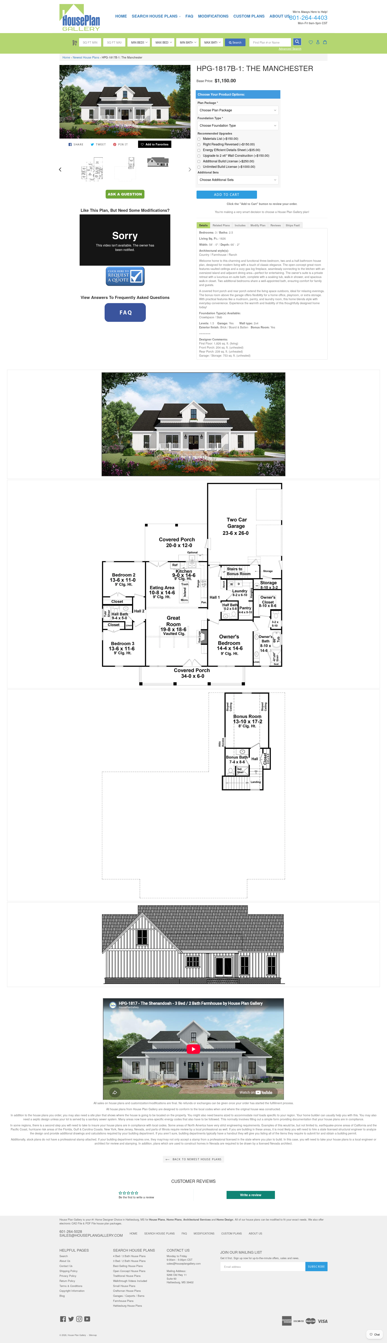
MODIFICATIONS (213, 16)
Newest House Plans (86, 57)
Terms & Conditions (70, 1286)
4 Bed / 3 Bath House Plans (129, 1256)
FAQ (189, 16)
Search (236, 42)
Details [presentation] (203, 225)
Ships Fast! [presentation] (293, 225)
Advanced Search (290, 49)
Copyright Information (71, 1291)
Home (66, 57)
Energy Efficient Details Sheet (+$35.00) (231, 150)
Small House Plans (124, 1286)
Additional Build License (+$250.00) (228, 161)
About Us (64, 1261)
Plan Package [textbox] (208, 103)
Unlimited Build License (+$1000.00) (229, 166)
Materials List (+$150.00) (220, 138)
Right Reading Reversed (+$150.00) (229, 144)
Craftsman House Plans (127, 1291)
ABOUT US (255, 1233)
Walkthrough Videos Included (130, 1281)
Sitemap (93, 1335)
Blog (62, 1296)
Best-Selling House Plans (128, 1266)
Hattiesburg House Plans (127, 1305)
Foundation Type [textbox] (210, 118)
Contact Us (66, 1266)
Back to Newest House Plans (197, 1159)
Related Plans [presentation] (221, 225)
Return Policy (67, 1281)
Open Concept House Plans (129, 1271)
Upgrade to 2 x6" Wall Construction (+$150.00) (236, 155)
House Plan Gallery (77, 1335)
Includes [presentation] (240, 225)
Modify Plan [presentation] (258, 225)
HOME (121, 16)
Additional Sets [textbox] (208, 172)
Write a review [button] (250, 1195)
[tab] (203, 225)
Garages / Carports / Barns (129, 1296)
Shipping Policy (68, 1271)
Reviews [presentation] (275, 225)
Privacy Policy (67, 1276)
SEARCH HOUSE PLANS (158, 16)
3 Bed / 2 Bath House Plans (129, 1261)
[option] (92, 169)
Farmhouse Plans (123, 1301)
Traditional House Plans (127, 1276)
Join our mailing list (241, 1252)
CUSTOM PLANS (249, 16)
